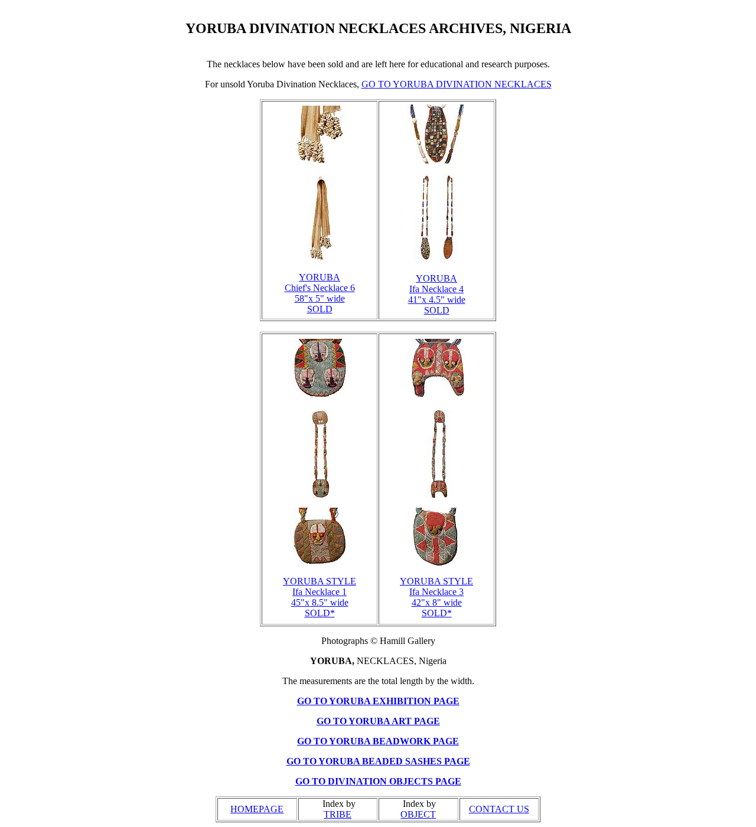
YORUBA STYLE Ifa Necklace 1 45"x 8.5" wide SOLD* (319, 597)
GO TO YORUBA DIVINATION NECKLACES (456, 84)
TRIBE (337, 814)
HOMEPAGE (257, 809)
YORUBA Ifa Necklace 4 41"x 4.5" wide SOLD (436, 294)
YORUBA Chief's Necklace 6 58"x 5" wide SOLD (320, 293)
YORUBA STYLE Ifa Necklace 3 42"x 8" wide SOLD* (436, 597)
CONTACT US (499, 809)
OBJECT (418, 814)
